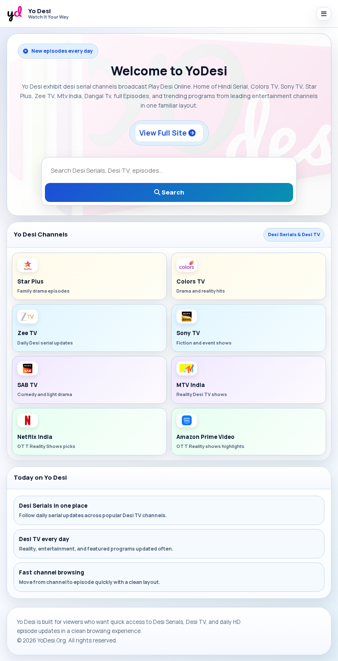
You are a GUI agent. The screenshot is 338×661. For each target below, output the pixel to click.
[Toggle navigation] (323, 14)
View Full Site (163, 133)
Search (172, 192)
